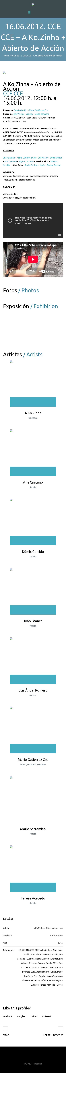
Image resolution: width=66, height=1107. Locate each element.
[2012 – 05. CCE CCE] (19, 324)
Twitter (33, 1016)
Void (6, 1035)
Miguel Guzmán (26, 161)
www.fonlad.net (10, 194)
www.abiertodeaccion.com (15, 176)
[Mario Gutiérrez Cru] (33, 730)
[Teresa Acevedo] (33, 868)
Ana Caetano (11, 161)
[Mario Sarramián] (33, 799)
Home (6, 55)
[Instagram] (36, 1058)
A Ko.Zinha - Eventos (41, 954)
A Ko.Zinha (33, 413)
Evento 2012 (52, 963)
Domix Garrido (20, 110)
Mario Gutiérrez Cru (38, 110)
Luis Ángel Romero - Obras (43, 972)
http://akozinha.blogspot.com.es (19, 180)
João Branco (9, 157)
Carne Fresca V (53, 1035)
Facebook (7, 1016)
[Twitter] (30, 1058)
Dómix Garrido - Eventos (46, 958)
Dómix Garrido (53, 165)
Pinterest (46, 1016)
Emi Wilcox (19, 114)
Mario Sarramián (33, 829)
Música (44, 980)
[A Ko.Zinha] (33, 383)
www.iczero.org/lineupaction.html (19, 197)
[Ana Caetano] (33, 452)
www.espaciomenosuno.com (44, 176)
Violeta (29, 114)
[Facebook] (24, 1058)
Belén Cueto (56, 157)
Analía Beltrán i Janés (35, 165)
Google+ (21, 1016)
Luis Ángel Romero (32, 690)
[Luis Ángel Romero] (33, 660)
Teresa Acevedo (33, 898)
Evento (41, 963)
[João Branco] (33, 591)
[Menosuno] (33, 5)
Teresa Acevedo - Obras (51, 985)
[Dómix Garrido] (33, 522)
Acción (55, 954)
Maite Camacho (42, 114)
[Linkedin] (41, 1058)
